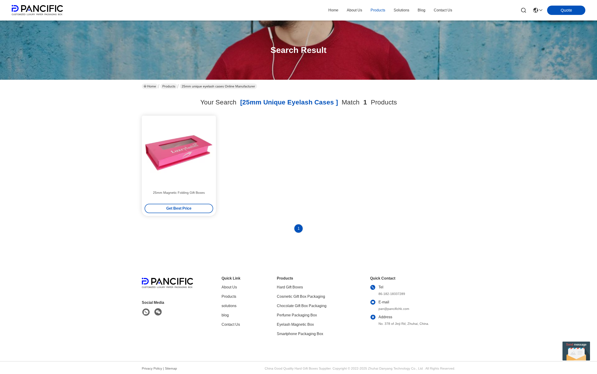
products (378, 10)
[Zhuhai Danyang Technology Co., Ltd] (37, 10)
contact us (443, 10)
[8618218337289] (146, 312)
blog (421, 10)
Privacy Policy (152, 368)
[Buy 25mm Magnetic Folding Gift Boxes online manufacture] (179, 152)
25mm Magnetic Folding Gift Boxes (179, 192)
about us (354, 10)
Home (333, 10)
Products (168, 86)
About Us (229, 287)
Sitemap (171, 368)
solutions (401, 10)
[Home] (167, 289)
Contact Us (231, 324)
